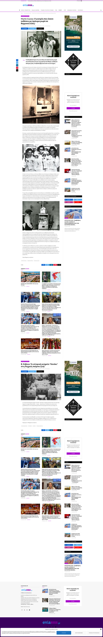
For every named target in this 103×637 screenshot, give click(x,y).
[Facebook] (17, 60)
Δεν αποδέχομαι (79, 632)
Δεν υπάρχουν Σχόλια (41, 25)
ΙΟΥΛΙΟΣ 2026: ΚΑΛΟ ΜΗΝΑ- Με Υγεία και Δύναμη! (29, 284)
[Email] (17, 70)
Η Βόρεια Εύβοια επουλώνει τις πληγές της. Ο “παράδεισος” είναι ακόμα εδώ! (55, 610)
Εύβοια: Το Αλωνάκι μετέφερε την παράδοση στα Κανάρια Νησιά (39, 0)
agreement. (73, 456)
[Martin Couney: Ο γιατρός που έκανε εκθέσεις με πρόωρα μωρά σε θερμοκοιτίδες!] (41, 44)
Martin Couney (23, 260)
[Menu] (19, 10)
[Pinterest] (17, 68)
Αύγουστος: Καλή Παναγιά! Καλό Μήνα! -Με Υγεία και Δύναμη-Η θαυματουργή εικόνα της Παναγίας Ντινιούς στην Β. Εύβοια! (76, 162)
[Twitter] (17, 63)
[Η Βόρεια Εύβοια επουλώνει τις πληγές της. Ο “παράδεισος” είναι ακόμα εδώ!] (45, 610)
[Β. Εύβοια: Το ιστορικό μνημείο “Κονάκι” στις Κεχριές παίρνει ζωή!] (41, 387)
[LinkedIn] (17, 65)
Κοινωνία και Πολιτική (25, 16)
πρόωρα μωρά (36, 260)
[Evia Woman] (28, 5)
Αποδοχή (64, 632)
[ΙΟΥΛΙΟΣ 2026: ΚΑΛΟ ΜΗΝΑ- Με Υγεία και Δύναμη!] (30, 277)
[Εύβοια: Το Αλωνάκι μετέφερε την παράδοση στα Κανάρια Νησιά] (67, 143)
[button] (100, 629)
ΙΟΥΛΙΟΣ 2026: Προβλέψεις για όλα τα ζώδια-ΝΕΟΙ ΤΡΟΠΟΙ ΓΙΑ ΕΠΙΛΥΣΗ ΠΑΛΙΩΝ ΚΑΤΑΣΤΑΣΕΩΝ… (76, 181)
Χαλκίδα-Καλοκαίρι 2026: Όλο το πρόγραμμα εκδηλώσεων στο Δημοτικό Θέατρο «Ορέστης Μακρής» (76, 172)
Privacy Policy (71, 456)
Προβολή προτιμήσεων (94, 632)
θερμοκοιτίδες (30, 260)
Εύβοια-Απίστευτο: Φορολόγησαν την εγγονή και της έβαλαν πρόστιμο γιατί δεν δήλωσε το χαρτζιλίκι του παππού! (76, 123)
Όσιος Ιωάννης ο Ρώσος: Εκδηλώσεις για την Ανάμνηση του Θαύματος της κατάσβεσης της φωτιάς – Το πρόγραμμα (76, 133)
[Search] (100, 10)
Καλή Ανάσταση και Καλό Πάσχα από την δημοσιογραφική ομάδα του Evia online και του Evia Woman (30, 351)
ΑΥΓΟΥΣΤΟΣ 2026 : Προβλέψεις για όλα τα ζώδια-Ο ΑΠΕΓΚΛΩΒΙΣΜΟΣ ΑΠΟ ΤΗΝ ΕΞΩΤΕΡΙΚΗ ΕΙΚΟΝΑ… (76, 151)
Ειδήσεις (27, 286)
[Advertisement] (73, 83)
